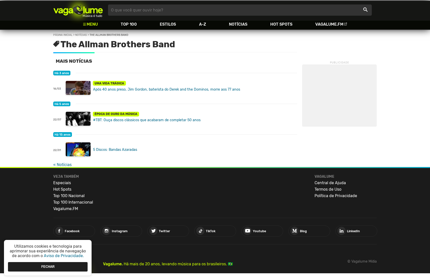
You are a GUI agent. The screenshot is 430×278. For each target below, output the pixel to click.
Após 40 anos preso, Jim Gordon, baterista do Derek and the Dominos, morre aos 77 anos (166, 89)
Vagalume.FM (329, 24)
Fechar (47, 267)
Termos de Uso (328, 189)
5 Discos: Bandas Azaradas (115, 150)
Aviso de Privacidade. (64, 255)
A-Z (202, 24)
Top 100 (129, 24)
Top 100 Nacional (69, 195)
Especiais (62, 182)
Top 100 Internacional (73, 202)
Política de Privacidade (336, 195)
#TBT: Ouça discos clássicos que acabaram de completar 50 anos (147, 120)
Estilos (168, 24)
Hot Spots (281, 24)
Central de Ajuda (330, 182)
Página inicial (62, 35)
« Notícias (62, 164)
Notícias (238, 24)
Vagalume (78, 10)
